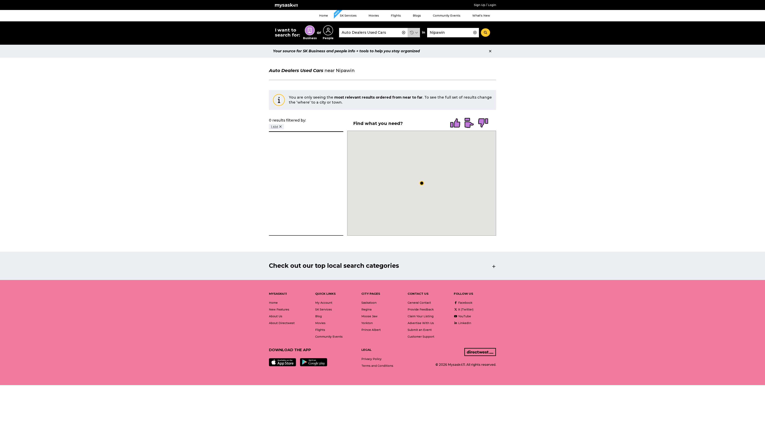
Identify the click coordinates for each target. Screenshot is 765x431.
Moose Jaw (369, 316)
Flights (396, 15)
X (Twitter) (465, 309)
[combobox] (373, 32)
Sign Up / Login (485, 5)
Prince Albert (371, 330)
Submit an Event (420, 330)
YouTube (464, 316)
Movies (374, 15)
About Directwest (282, 323)
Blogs (417, 15)
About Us (275, 316)
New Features (279, 309)
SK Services (348, 15)
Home (323, 15)
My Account (323, 302)
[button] (414, 32)
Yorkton (367, 323)
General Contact (419, 302)
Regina (366, 309)
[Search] (485, 32)
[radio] (455, 123)
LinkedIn (464, 323)
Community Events (446, 15)
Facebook (464, 302)
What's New (481, 15)
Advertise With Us (421, 323)
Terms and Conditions (377, 366)
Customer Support (421, 336)
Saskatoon (369, 302)
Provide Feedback (421, 309)
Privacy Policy (371, 359)
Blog (318, 316)
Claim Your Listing (421, 316)
